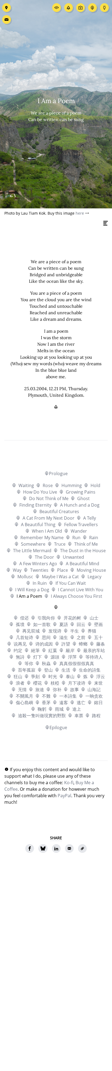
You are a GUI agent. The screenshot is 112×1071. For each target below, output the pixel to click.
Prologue (58, 473)
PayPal (64, 796)
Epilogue (58, 727)
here (80, 213)
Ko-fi (68, 783)
